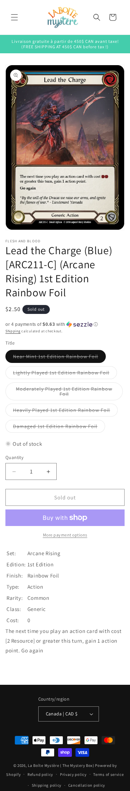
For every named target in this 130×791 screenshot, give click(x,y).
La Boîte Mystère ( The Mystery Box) (61, 765)
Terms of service (108, 774)
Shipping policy (47, 785)
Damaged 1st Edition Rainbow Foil (59, 428)
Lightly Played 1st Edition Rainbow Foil (65, 374)
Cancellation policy (86, 785)
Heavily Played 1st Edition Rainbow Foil (65, 411)
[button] (14, 17)
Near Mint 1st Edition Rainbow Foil (59, 358)
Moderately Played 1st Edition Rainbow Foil (64, 393)
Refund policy (40, 774)
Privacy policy (73, 774)
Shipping (13, 331)
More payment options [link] (65, 535)
